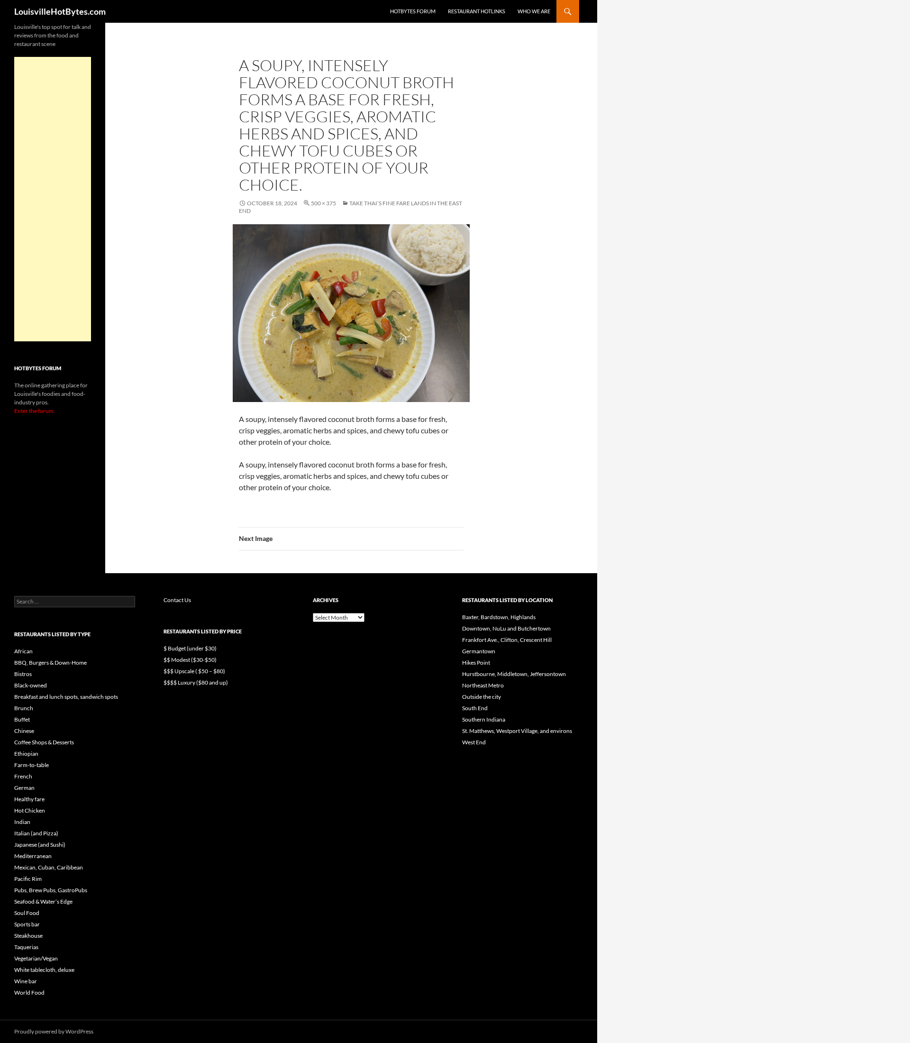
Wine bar (25, 981)
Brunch (23, 708)
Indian (22, 821)
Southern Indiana (483, 719)
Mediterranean (33, 856)
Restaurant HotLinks (476, 11)
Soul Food (26, 912)
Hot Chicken (29, 810)
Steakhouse (28, 935)
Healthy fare (29, 799)
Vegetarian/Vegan (36, 958)
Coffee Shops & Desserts (44, 742)
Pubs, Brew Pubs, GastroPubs (50, 890)
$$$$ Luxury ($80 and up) (196, 682)
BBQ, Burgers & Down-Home (50, 662)
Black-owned (30, 685)
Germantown (478, 651)
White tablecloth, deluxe (44, 969)
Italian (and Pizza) (36, 833)
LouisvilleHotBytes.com (60, 11)
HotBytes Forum (413, 11)
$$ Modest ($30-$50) (190, 659)
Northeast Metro (483, 685)
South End (475, 708)
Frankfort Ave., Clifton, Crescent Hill (507, 639)
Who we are (534, 11)
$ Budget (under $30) (190, 648)
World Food (29, 992)
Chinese (24, 730)
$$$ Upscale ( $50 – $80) (194, 671)
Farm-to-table (31, 765)
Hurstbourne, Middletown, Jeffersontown (514, 673)
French (23, 776)
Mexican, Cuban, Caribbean (48, 867)
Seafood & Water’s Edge (43, 901)
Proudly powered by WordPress (53, 1031)
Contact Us (177, 600)
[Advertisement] (52, 199)
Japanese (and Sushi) (39, 844)
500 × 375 (323, 203)
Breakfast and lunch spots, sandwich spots (66, 696)
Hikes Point (476, 662)
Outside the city (481, 696)
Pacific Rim (28, 878)
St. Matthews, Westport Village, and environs (517, 730)
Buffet (22, 719)
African (23, 651)
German (24, 787)
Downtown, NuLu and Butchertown (506, 628)
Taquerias (26, 947)
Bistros (23, 673)
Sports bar (27, 924)
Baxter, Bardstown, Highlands (499, 617)
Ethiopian (26, 753)
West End (474, 742)
